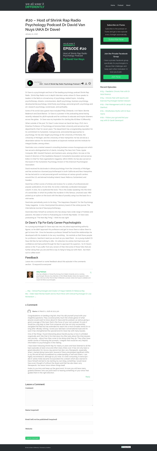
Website (28, 429)
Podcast (120, 5)
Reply (88, 377)
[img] (89, 83)
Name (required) (32, 410)
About (128, 5)
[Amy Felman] (30, 274)
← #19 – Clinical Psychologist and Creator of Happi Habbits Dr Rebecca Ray (55, 291)
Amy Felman (41, 272)
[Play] (30, 83)
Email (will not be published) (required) (41, 419)
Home (113, 5)
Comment (29, 388)
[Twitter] (91, 272)
